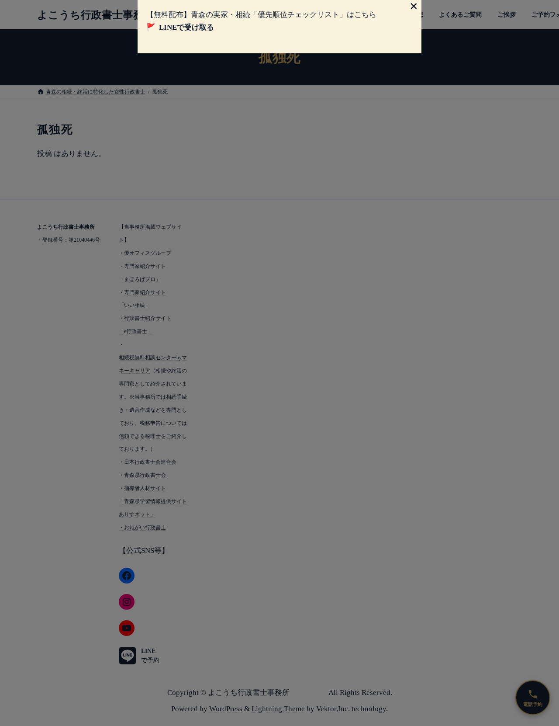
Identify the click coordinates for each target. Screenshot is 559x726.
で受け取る (186, 27)
